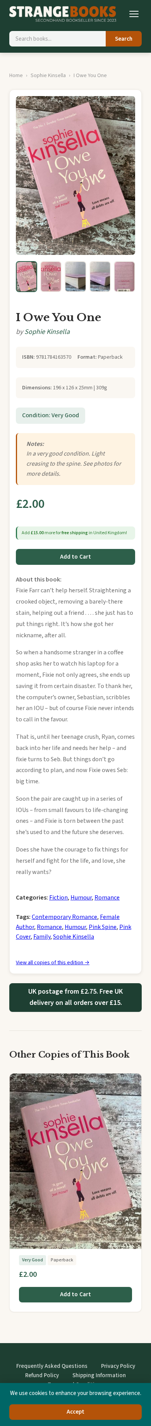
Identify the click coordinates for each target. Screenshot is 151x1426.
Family (41, 936)
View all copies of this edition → (52, 963)
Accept (76, 1412)
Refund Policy (42, 1375)
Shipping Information (99, 1375)
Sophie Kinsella (48, 75)
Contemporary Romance (64, 917)
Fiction (58, 897)
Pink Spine (103, 927)
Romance (107, 897)
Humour (81, 897)
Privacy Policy (118, 1366)
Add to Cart (75, 557)
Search (123, 39)
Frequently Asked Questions (52, 1366)
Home (16, 75)
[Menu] (134, 13)
